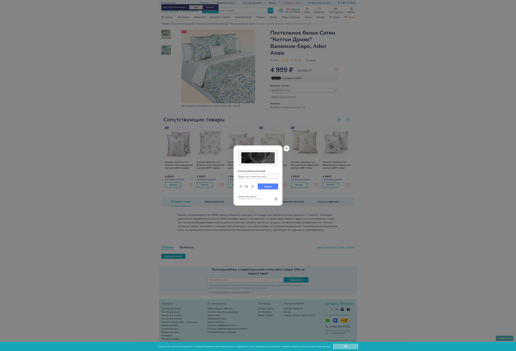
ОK (345, 346)
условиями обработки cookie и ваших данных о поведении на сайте (224, 346)
